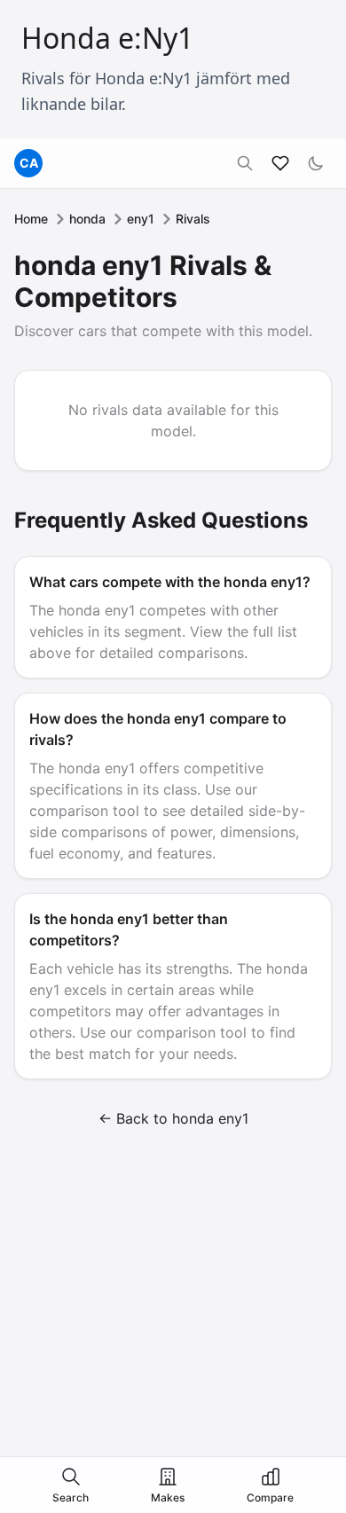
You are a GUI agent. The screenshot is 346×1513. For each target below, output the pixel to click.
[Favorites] (280, 163)
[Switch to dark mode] (316, 163)
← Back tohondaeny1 (173, 1118)
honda (87, 218)
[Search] (245, 163)
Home (31, 218)
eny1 (140, 218)
